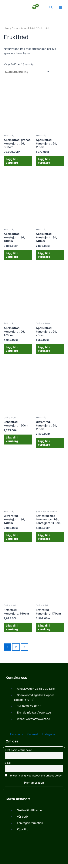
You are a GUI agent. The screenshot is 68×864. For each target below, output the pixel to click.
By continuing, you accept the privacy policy (35, 775)
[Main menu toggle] (60, 7)
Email (8, 762)
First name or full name (18, 749)
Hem (6, 28)
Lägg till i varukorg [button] (12, 160)
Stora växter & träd (23, 28)
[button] (51, 7)
